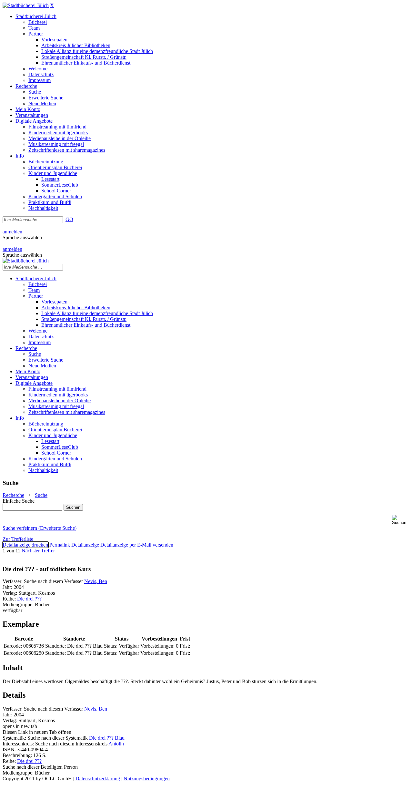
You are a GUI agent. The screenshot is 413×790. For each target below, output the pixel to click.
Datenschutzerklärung (98, 778)
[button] (401, 520)
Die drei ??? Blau (107, 738)
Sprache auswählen (22, 237)
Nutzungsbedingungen (147, 778)
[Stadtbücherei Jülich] (26, 5)
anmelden (12, 231)
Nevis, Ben (95, 581)
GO (69, 219)
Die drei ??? (29, 598)
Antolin (116, 743)
